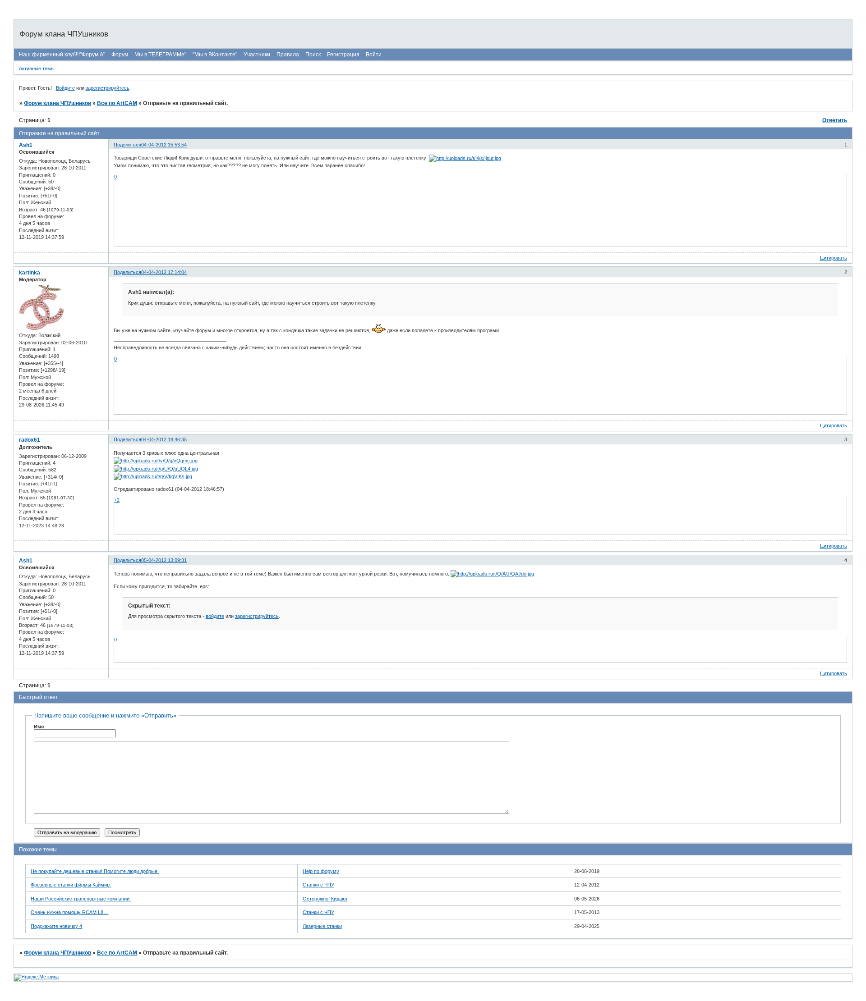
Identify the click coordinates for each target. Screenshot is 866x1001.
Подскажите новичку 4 (56, 926)
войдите (215, 616)
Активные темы (37, 68)
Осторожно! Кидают (325, 898)
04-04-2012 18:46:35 (164, 439)
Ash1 (25, 145)
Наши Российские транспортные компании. (81, 898)
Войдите (65, 88)
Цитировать (833, 258)
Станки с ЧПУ (318, 884)
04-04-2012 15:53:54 (164, 144)
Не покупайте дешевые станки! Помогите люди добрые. (95, 871)
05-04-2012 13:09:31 (164, 560)
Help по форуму (321, 871)
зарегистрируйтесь (107, 88)
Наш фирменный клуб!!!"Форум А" (62, 54)
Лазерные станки (322, 926)
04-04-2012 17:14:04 (164, 272)
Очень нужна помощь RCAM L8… (69, 912)
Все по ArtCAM (117, 103)
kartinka (29, 273)
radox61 (29, 440)
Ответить (834, 120)
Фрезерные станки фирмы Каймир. (71, 884)
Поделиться (127, 144)
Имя (39, 726)
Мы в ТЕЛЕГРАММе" (160, 54)
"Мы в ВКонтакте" (215, 54)
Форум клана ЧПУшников (57, 103)
